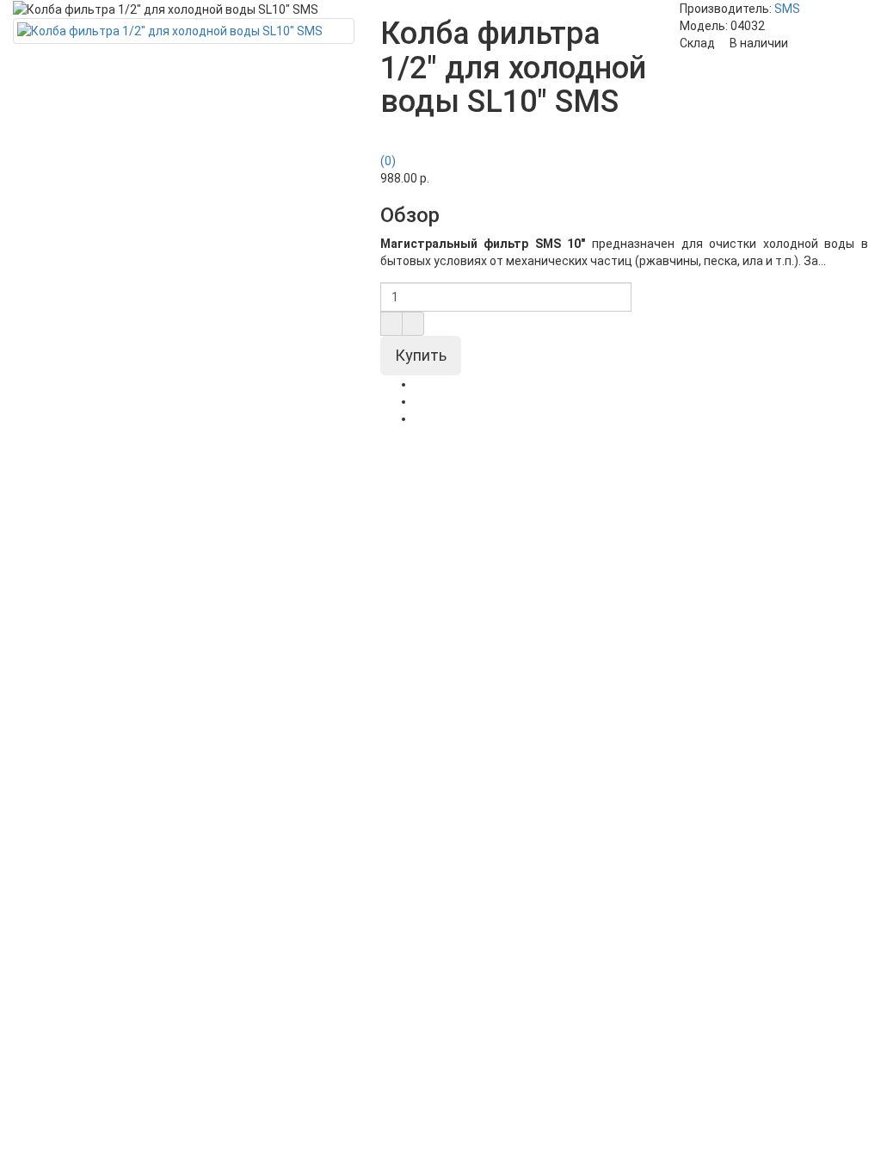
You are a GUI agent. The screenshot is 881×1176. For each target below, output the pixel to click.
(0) (388, 161)
